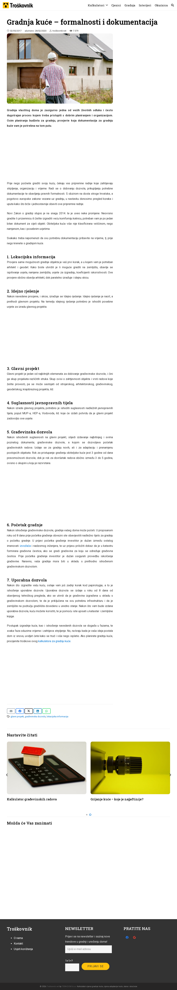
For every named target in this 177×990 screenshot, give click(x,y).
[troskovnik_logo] (18, 5)
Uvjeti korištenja (23, 949)
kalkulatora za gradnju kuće (54, 641)
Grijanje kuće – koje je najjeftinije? (117, 799)
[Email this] (11, 711)
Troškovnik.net (53, 986)
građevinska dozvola (35, 716)
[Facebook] (127, 937)
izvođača (25, 545)
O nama (18, 938)
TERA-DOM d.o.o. (69, 986)
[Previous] (7, 775)
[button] (107, 5)
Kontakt (18, 943)
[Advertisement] (60, 157)
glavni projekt (17, 716)
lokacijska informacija (57, 716)
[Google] (134, 937)
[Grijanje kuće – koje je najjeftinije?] (130, 768)
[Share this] (20, 711)
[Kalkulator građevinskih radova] (46, 768)
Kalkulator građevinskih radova (32, 799)
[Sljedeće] (170, 775)
